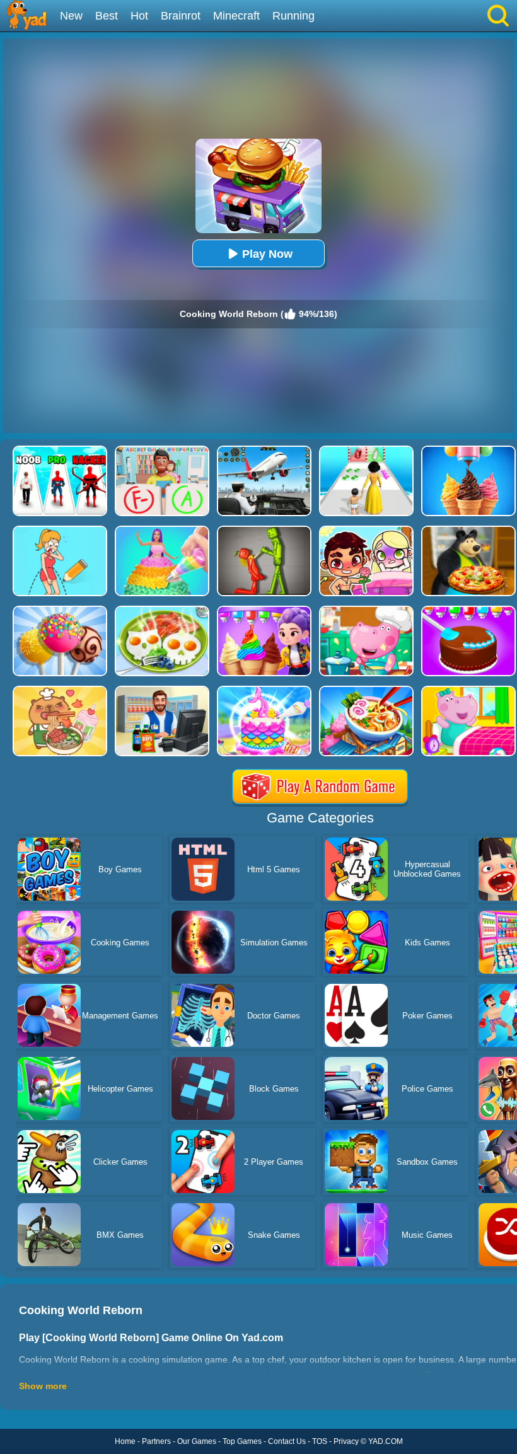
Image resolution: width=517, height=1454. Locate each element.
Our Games (196, 1441)
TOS (319, 1441)
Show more (43, 1386)
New (71, 15)
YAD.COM (385, 1441)
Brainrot (180, 15)
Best (106, 15)
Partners (156, 1441)
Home (125, 1441)
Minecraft (236, 15)
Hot (139, 15)
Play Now (267, 254)
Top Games (242, 1441)
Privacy (346, 1441)
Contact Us (287, 1441)
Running (293, 15)
